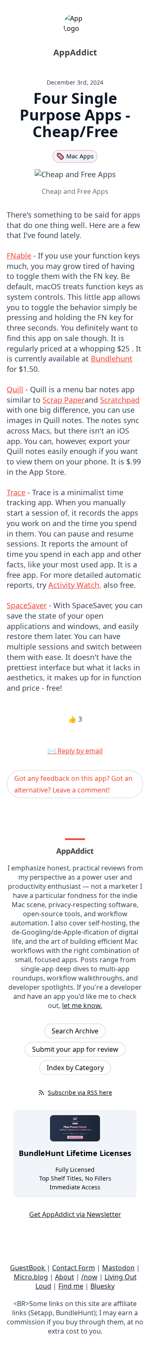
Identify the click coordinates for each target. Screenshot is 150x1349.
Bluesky (102, 1286)
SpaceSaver (27, 605)
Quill (15, 389)
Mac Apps (80, 156)
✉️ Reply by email (75, 750)
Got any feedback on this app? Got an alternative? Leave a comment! (73, 784)
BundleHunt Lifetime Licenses (75, 1153)
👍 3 (75, 719)
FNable (19, 256)
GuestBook (28, 1267)
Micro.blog (31, 1276)
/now (89, 1276)
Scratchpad (120, 400)
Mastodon (118, 1267)
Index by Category (75, 1067)
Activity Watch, (74, 585)
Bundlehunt (111, 359)
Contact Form (73, 1267)
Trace (16, 492)
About (64, 1276)
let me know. (82, 1005)
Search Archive (75, 1031)
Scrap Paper (63, 400)
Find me (70, 1286)
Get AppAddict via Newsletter (75, 1214)
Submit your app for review (75, 1049)
